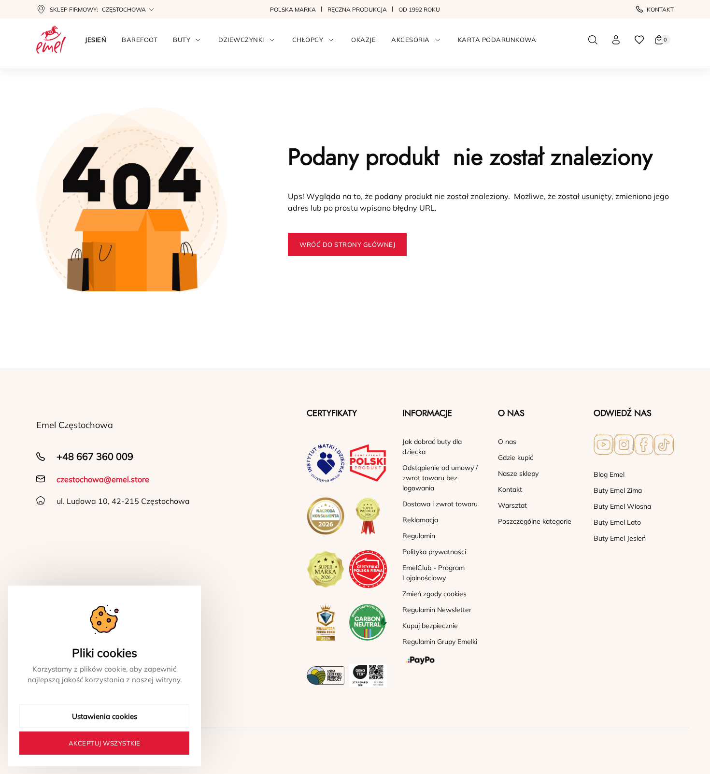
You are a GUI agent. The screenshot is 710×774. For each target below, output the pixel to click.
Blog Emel (609, 474)
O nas (507, 441)
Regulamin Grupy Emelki (439, 641)
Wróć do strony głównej (347, 244)
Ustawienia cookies (104, 716)
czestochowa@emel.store (103, 479)
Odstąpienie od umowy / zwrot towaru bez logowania (440, 477)
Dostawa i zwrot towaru (440, 504)
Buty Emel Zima (618, 490)
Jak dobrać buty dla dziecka (432, 446)
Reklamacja (420, 520)
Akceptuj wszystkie (105, 743)
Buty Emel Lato (617, 522)
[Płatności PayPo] (442, 660)
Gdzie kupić (515, 457)
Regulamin (418, 535)
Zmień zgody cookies (434, 593)
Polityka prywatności (434, 551)
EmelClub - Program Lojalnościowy (433, 572)
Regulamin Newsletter (436, 609)
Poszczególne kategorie (534, 521)
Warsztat (512, 505)
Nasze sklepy (518, 473)
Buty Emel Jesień (620, 538)
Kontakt (660, 9)
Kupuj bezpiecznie (430, 625)
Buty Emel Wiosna (622, 506)
